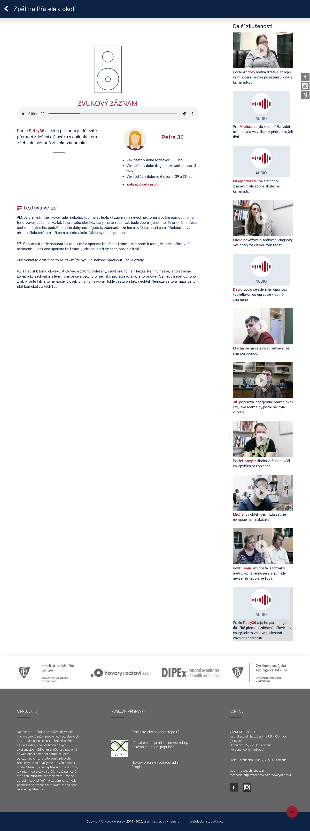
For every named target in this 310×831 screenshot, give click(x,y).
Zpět (44, 9)
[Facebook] (305, 77)
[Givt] (305, 95)
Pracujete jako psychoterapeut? (155, 732)
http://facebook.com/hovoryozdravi (267, 775)
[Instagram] (305, 86)
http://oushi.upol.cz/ (250, 770)
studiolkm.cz (215, 821)
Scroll (292, 812)
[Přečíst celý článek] (119, 748)
